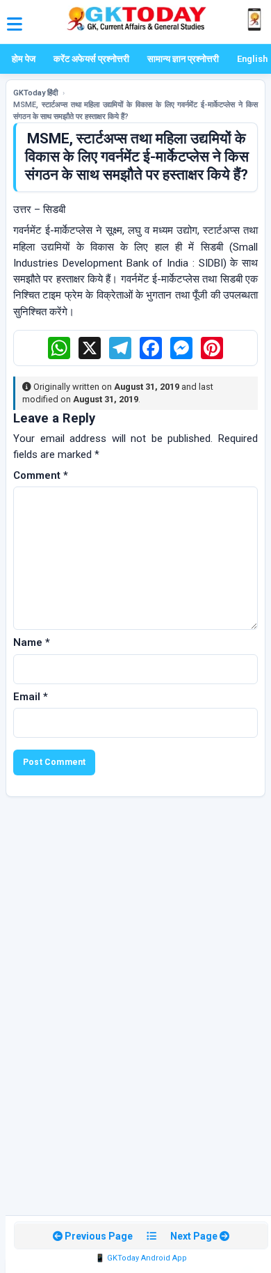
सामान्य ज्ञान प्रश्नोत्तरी (183, 59)
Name (31, 642)
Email (30, 696)
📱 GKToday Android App (141, 1258)
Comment (40, 475)
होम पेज (23, 59)
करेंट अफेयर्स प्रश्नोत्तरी (91, 59)
